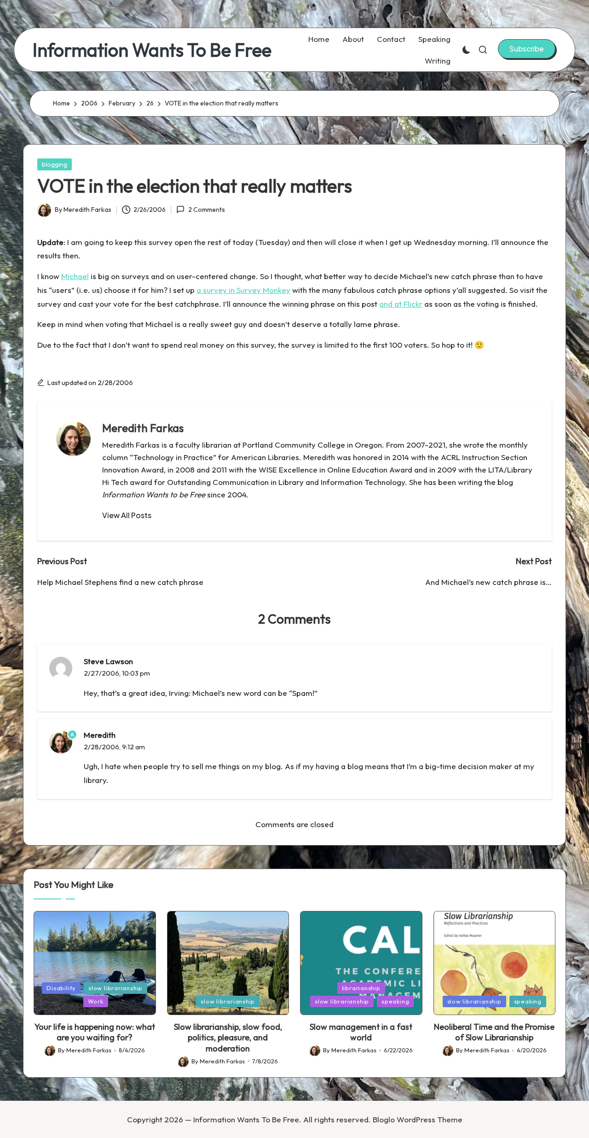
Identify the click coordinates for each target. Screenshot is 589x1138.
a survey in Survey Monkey (243, 290)
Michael (75, 276)
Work (96, 1001)
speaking (395, 1001)
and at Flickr (400, 304)
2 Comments (206, 209)
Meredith (99, 735)
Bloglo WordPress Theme (417, 1119)
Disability (61, 988)
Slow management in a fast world (361, 1032)
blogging (54, 164)
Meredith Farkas (143, 428)
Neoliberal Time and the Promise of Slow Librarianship (494, 1032)
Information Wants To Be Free (152, 50)
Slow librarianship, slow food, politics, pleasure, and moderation (228, 1037)
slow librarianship (115, 988)
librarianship (361, 988)
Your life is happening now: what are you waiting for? (95, 1032)
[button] (526, 48)
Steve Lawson (108, 661)
